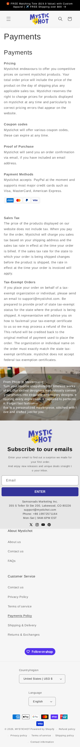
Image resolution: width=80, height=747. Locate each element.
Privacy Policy (18, 596)
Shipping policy (64, 735)
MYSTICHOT (22, 729)
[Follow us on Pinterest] (49, 525)
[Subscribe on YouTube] (43, 525)
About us (14, 542)
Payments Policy (20, 615)
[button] (8, 19)
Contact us (16, 551)
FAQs (12, 560)
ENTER (40, 491)
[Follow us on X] (31, 525)
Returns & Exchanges (24, 634)
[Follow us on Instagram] (37, 525)
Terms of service (20, 606)
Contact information (42, 742)
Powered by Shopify (42, 729)
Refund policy (67, 729)
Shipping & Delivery (22, 625)
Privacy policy (18, 735)
